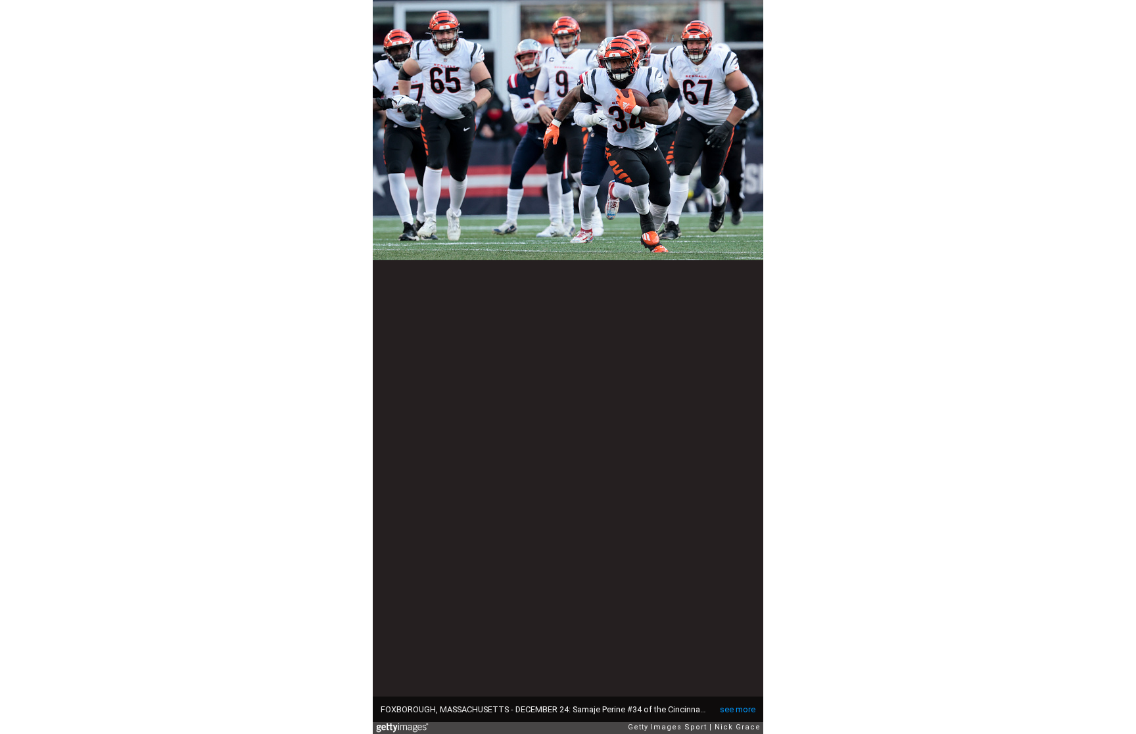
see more (737, 709)
